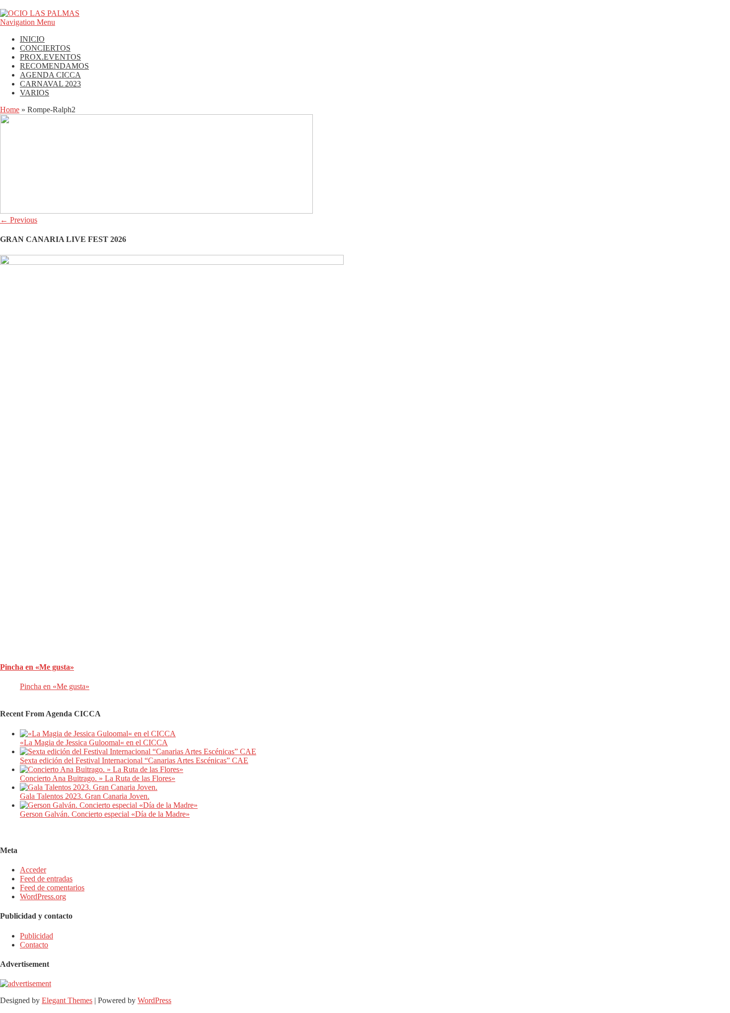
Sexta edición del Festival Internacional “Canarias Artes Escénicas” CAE (134, 760)
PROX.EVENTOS (50, 57)
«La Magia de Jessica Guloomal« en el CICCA (94, 742)
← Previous (18, 220)
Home (9, 109)
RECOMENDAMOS (54, 66)
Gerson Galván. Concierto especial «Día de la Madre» (105, 814)
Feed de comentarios (52, 887)
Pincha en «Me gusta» (37, 667)
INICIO (32, 39)
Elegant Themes (67, 1000)
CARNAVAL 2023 (50, 83)
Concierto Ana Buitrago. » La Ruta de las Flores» (97, 778)
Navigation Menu (27, 22)
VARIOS (34, 92)
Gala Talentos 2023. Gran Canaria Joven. (84, 796)
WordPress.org (43, 896)
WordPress (154, 1000)
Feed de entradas (46, 878)
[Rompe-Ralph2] (156, 211)
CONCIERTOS (45, 48)
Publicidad (36, 936)
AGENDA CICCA (50, 75)
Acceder (33, 869)
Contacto (34, 944)
